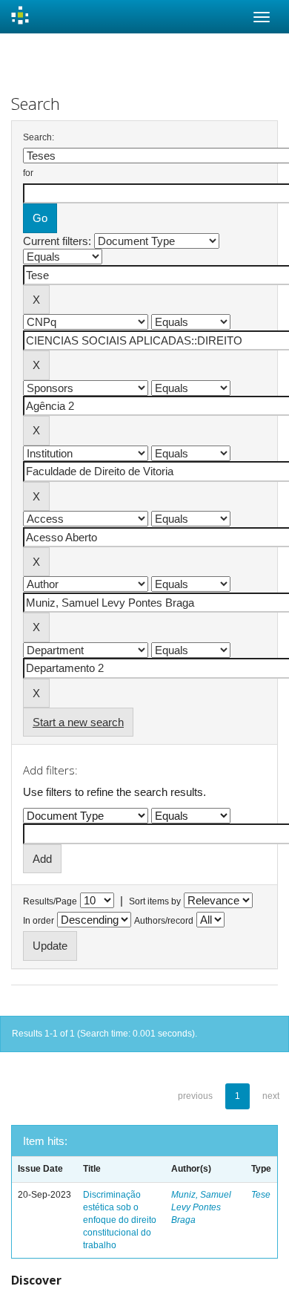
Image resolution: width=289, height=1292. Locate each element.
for (28, 173)
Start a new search (78, 722)
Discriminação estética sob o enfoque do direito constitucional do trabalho (119, 1220)
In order (38, 921)
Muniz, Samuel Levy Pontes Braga (201, 1207)
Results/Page (50, 901)
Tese (260, 1195)
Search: (38, 137)
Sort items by (155, 901)
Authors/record (163, 921)
